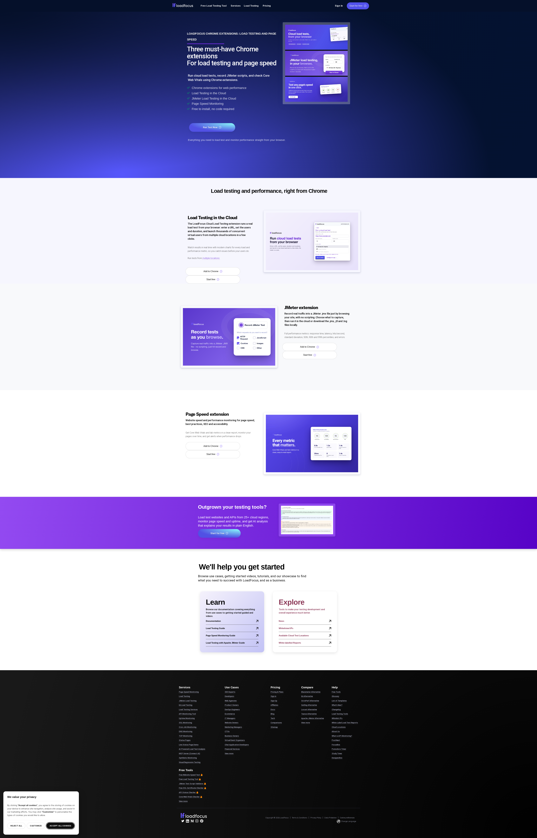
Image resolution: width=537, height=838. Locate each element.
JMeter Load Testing (187, 701)
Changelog (336, 709)
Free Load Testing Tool (214, 6)
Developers (229, 696)
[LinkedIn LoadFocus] (187, 821)
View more (183, 801)
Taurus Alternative (309, 714)
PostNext (336, 740)
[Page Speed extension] (312, 443)
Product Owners (232, 705)
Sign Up (274, 701)
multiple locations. (211, 258)
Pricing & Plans (277, 692)
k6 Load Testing (185, 705)
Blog (272, 714)
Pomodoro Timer (339, 749)
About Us (336, 731)
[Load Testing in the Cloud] (312, 241)
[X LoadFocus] (182, 821)
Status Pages (184, 740)
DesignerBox (337, 758)
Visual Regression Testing (189, 762)
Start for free (355, 6)
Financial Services (232, 749)
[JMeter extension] (229, 336)
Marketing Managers (233, 727)
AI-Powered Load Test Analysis (192, 749)
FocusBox (336, 745)
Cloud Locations (339, 727)
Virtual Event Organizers (235, 740)
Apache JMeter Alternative (312, 718)
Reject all (16, 826)
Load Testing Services (188, 709)
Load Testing (251, 6)
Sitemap (274, 727)
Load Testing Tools (340, 714)
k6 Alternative (307, 696)
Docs (273, 709)
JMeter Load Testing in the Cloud (214, 98)
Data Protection (330, 818)
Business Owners (232, 736)
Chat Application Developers (237, 745)
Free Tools (336, 692)
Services (236, 6)
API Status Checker (187, 792)
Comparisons (276, 723)
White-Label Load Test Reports (345, 723)
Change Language (348, 821)
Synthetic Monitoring (188, 758)
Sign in (273, 696)
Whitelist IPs (337, 718)
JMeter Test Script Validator (191, 784)
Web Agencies (231, 701)
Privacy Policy (315, 818)
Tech (273, 718)
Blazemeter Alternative (310, 692)
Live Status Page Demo (188, 745)
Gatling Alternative (309, 705)
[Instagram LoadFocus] (197, 821)
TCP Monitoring (185, 736)
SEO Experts (230, 692)
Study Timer (337, 753)
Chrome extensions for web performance (219, 88)
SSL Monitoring (185, 723)
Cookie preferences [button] (347, 818)
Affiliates (274, 705)
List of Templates (339, 701)
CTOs (227, 731)
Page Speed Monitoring (207, 103)
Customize (36, 826)
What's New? (337, 705)
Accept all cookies (60, 826)
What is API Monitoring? (342, 736)
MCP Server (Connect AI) (189, 753)
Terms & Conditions (299, 818)
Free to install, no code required (213, 109)
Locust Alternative (309, 709)
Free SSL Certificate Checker (191, 788)
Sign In (339, 6)
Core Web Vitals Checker (189, 797)
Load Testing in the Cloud (209, 93)
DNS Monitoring (185, 731)
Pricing (267, 6)
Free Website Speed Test (189, 775)
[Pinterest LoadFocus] (201, 821)
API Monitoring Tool (187, 714)
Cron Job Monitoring (187, 727)
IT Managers (230, 718)
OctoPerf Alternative (310, 701)
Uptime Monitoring (187, 718)
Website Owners (231, 723)
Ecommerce (230, 714)
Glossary (335, 696)
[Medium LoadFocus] (192, 821)
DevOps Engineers (232, 709)
